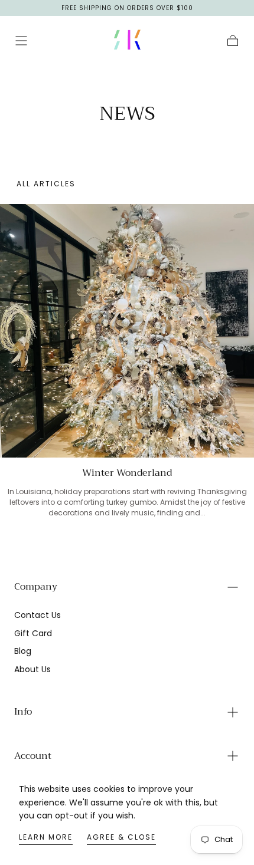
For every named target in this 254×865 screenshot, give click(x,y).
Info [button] (23, 711)
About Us (32, 669)
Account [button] (32, 756)
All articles (46, 184)
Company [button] (35, 586)
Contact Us (37, 615)
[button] (21, 41)
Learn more (46, 837)
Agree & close (121, 837)
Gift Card (33, 633)
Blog (22, 651)
